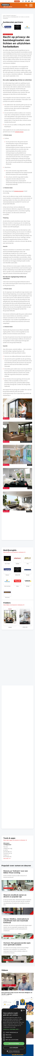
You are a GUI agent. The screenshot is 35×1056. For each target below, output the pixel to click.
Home (4, 15)
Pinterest (32, 1)
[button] (13, 1029)
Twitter (29, 1)
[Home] (6, 5)
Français (17, 1)
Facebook (22, 1)
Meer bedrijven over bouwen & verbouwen (13, 552)
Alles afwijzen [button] (14, 1047)
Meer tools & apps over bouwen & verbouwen (14, 840)
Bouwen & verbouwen (11, 15)
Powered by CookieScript (14, 1052)
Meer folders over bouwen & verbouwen (13, 605)
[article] (8, 28)
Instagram (26, 1)
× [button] (23, 1010)
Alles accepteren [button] (14, 1043)
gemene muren (18, 191)
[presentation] (17, 951)
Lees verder (13, 1027)
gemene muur (19, 131)
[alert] (14, 1031)
